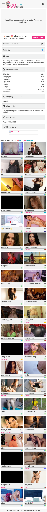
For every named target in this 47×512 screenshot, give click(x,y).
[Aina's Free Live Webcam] (12, 495)
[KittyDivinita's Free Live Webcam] (35, 330)
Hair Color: (6, 79)
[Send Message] (42, 44)
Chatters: (6, 92)
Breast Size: (7, 89)
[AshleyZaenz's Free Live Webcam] (35, 221)
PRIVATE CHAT (38, 37)
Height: (5, 84)
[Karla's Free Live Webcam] (35, 367)
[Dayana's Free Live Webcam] (12, 148)
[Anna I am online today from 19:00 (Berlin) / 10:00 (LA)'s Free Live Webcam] (35, 276)
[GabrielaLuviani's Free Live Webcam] (35, 294)
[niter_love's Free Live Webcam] (35, 312)
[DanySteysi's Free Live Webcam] (12, 477)
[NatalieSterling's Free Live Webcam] (35, 349)
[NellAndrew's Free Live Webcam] (12, 385)
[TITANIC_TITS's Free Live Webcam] (12, 312)
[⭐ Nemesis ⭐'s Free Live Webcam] (12, 221)
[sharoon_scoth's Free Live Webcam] (35, 184)
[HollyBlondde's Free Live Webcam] (12, 258)
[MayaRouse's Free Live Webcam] (35, 477)
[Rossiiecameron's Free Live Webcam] (12, 330)
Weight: (5, 87)
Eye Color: (6, 82)
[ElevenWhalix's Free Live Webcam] (35, 258)
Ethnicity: (6, 74)
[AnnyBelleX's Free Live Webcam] (12, 349)
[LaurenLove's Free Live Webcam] (12, 367)
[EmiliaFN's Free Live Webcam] (12, 239)
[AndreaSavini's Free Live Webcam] (12, 294)
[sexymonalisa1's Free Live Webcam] (35, 440)
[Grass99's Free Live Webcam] (35, 166)
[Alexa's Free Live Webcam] (12, 440)
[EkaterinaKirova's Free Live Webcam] (35, 239)
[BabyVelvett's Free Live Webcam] (12, 184)
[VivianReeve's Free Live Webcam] (35, 148)
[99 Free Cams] (14, 4)
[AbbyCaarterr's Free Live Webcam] (35, 404)
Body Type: (7, 77)
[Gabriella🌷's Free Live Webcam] (35, 495)
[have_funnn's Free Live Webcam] (12, 422)
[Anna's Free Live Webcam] (12, 404)
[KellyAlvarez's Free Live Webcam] (35, 458)
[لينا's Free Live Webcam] (12, 166)
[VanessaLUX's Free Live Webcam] (35, 385)
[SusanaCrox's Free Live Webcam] (35, 422)
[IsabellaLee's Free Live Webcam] (12, 276)
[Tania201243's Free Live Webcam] (12, 458)
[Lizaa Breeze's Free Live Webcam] (12, 202)
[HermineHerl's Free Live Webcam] (35, 202)
